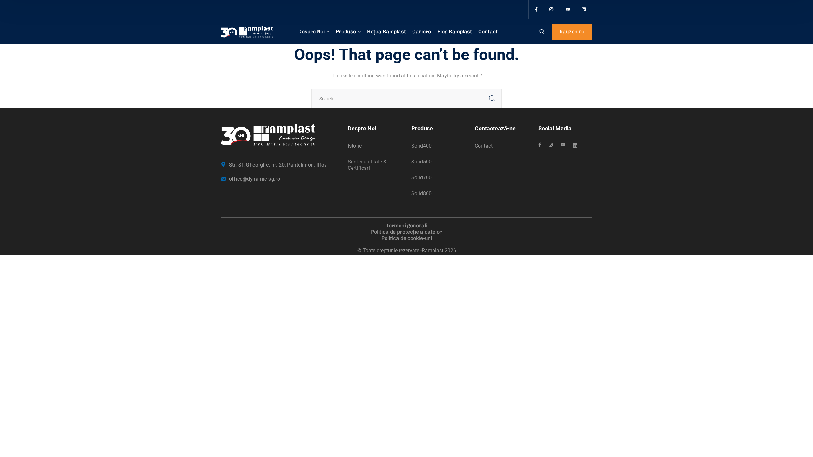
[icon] (536, 9)
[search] (541, 32)
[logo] (247, 32)
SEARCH (492, 98)
